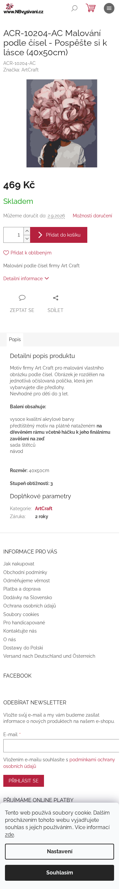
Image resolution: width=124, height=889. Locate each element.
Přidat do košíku (63, 235)
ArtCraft (43, 508)
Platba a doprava (22, 589)
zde (9, 834)
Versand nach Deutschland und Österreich (49, 656)
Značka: (21, 69)
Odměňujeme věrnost (26, 580)
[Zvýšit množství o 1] (26, 231)
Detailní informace (23, 278)
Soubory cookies (21, 614)
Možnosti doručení (92, 215)
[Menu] (109, 8)
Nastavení (59, 851)
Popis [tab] (15, 339)
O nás (9, 639)
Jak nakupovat (18, 563)
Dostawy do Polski (23, 647)
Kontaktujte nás (20, 631)
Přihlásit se (24, 780)
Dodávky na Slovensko (27, 597)
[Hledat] (74, 8)
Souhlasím (59, 872)
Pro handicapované (24, 622)
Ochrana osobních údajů (29, 605)
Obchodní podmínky (25, 572)
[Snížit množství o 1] (26, 239)
